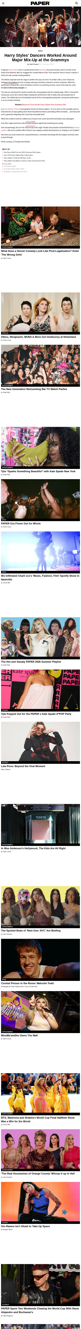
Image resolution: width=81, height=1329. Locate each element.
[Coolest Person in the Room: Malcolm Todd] (40, 958)
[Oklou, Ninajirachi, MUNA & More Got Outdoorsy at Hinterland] (40, 312)
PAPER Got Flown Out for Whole (21, 523)
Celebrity (5, 1304)
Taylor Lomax (7, 258)
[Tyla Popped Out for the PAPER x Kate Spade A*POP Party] (40, 689)
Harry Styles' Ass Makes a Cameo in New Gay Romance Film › (25, 161)
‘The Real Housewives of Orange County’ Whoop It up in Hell (38, 1173)
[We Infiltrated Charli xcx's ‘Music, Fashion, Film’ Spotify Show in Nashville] (40, 551)
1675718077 (30, 126)
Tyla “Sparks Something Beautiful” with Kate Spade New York (38, 471)
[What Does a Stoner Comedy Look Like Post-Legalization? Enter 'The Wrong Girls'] (40, 226)
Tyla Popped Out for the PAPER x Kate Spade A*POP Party (36, 713)
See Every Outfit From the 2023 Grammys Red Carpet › (22, 152)
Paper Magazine (8, 1316)
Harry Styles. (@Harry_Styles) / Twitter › (14, 169)
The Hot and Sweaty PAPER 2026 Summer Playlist (31, 661)
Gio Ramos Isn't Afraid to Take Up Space (25, 1226)
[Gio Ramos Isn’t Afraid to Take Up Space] (40, 1201)
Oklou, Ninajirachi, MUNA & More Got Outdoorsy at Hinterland (38, 336)
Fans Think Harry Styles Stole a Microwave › (19, 155)
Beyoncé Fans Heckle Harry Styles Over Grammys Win (44, 105)
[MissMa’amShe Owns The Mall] (40, 1011)
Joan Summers (7, 934)
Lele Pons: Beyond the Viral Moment (23, 766)
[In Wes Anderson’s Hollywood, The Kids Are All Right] (40, 823)
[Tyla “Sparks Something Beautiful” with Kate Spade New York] (40, 446)
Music (40, 51)
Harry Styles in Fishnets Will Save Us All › (17, 158)
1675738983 (30, 122)
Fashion (5, 710)
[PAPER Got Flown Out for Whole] (40, 499)
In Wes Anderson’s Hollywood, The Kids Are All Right (33, 848)
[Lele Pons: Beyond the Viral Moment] (40, 741)
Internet (5, 762)
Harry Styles (13, 70)
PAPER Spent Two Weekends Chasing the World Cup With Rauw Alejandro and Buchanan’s (40, 1310)
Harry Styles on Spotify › (10, 166)
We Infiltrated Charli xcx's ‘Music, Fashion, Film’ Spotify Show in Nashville (40, 577)
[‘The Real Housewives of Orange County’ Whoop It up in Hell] (40, 1149)
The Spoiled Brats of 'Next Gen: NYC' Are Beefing (31, 930)
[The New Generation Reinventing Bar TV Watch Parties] (40, 364)
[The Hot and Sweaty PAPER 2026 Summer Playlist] (40, 637)
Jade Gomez (33, 64)
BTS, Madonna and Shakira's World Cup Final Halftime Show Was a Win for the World (38, 1119)
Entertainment (7, 247)
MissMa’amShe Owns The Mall (19, 1035)
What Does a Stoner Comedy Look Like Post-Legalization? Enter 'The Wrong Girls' (40, 253)
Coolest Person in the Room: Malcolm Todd (27, 983)
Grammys (43, 70)
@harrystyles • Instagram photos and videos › (16, 171)
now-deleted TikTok (11, 109)
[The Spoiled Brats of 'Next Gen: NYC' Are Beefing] (40, 906)
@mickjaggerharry (11, 83)
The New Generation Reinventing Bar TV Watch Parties (34, 389)
